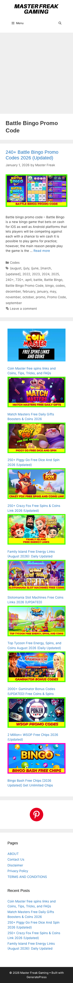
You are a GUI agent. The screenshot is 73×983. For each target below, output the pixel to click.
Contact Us (15, 859)
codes (60, 285)
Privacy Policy (17, 871)
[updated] (13, 274)
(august (15, 268)
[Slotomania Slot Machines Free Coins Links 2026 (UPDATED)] (36, 576)
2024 (45, 274)
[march (45, 268)
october (28, 297)
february (29, 291)
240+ (10, 280)
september (14, 303)
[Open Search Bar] (60, 23)
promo (40, 297)
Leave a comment (23, 309)
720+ (19, 280)
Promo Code (56, 297)
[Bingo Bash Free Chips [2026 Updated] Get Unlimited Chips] (36, 759)
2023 (36, 274)
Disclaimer (15, 865)
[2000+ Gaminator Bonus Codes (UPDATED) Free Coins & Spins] (36, 667)
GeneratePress (37, 977)
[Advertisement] (36, 71)
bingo (49, 285)
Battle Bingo (53, 280)
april (28, 280)
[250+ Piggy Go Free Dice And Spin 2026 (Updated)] (36, 439)
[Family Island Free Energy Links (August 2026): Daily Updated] (36, 530)
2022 (26, 274)
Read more (42, 251)
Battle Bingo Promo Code (24, 285)
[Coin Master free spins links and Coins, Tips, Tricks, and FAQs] (36, 346)
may (53, 291)
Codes (15, 262)
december (13, 291)
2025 (55, 274)
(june (35, 268)
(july (26, 268)
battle (38, 280)
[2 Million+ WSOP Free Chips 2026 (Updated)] (36, 713)
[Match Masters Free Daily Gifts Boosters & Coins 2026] (36, 393)
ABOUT (13, 854)
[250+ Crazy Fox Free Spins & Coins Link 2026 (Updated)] (36, 484)
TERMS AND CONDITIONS (27, 877)
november (13, 297)
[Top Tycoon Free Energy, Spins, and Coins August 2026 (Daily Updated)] (36, 622)
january (42, 291)
